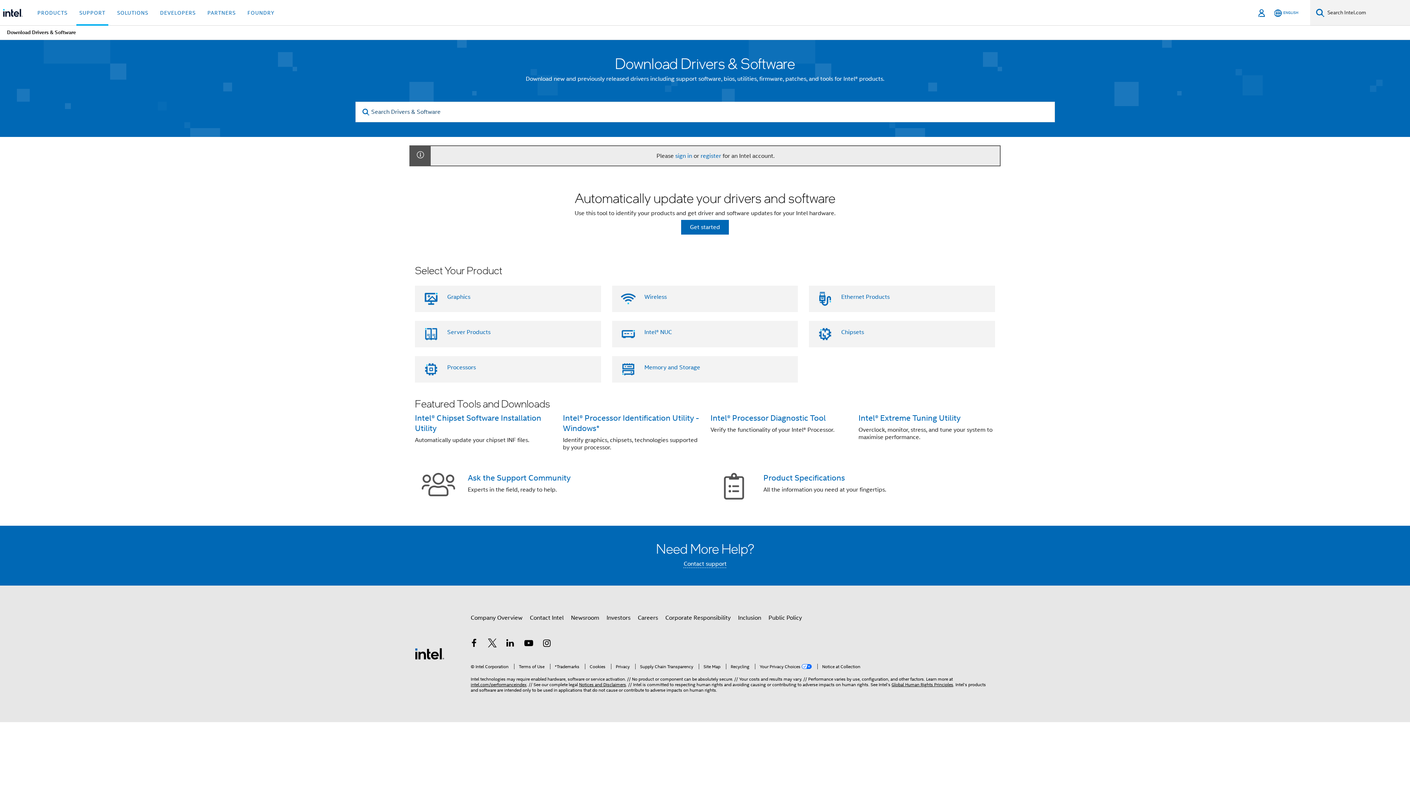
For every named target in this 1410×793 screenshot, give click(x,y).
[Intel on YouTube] (529, 644)
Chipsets (852, 332)
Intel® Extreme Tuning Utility (909, 418)
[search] (366, 112)
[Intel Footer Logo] (429, 653)
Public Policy (785, 618)
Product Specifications (804, 478)
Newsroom (585, 618)
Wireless (655, 297)
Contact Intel (547, 618)
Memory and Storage (672, 367)
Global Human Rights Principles (922, 684)
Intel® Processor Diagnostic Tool (768, 418)
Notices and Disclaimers (602, 684)
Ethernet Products (865, 297)
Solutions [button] (132, 13)
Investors (618, 618)
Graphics (458, 297)
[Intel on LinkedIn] (510, 644)
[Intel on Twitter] (492, 644)
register (711, 156)
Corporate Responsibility (698, 618)
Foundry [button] (261, 13)
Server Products (469, 332)
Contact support (705, 564)
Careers (648, 618)
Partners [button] (221, 13)
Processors (461, 367)
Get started (705, 227)
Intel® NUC (658, 332)
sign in (683, 156)
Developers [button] (178, 13)
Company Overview (497, 618)
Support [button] (92, 13)
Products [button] (52, 13)
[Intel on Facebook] (474, 644)
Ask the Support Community (519, 478)
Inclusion (749, 618)
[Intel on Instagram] (546, 644)
